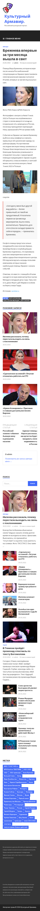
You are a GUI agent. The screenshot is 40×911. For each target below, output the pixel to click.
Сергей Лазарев (30, 808)
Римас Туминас (9, 808)
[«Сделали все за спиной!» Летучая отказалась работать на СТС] (20, 371)
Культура (20, 792)
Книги (31, 782)
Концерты (23, 789)
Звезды (5, 46)
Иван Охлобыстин (10, 779)
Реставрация (19, 805)
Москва (19, 795)
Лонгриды (29, 792)
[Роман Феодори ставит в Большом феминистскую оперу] (10, 706)
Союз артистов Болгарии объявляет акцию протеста (27, 688)
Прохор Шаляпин (29, 801)
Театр (5, 645)
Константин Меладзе (11, 300)
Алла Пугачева (28, 773)
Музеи (27, 795)
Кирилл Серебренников (18, 782)
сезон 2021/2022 (30, 821)
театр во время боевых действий (15, 827)
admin (16, 63)
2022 (5, 773)
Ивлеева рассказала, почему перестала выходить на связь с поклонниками (16, 339)
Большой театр (9, 776)
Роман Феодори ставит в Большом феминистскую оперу (26, 701)
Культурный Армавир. (17, 18)
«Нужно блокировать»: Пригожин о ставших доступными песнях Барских (18, 410)
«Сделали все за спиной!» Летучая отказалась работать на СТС (18, 374)
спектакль (7, 824)
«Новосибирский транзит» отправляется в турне (25, 716)
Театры (19, 811)
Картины (32, 779)
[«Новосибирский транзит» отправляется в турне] (10, 721)
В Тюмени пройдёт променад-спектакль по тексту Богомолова (16, 651)
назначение (8, 821)
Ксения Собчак (9, 792)
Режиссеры (8, 805)
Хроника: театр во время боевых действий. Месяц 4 (26, 730)
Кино (5, 782)
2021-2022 (27, 769)
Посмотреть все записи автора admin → (18, 460)
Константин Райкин (11, 789)
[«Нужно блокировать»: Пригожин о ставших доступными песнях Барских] (20, 406)
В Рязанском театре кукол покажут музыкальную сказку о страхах (27, 744)
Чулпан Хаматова (10, 817)
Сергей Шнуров (9, 811)
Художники (23, 814)
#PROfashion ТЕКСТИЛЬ (12, 769)
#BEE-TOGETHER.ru (11, 766)
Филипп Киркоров (10, 814)
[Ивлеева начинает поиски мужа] (10, 605)
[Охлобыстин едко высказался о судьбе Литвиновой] (10, 617)
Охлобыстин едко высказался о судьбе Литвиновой (27, 611)
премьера (17, 821)
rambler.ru (15, 291)
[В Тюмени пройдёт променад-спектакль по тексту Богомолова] (20, 643)
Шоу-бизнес (25, 300)
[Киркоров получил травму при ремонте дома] (10, 592)
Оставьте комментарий (28, 63)
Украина (27, 811)
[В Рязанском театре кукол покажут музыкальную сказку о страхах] (10, 749)
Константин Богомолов (12, 785)
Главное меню (13, 38)
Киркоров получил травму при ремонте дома (27, 586)
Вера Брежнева (15, 298)
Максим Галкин (9, 795)
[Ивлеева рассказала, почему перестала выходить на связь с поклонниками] (20, 334)
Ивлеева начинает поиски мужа (26, 598)
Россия (19, 808)
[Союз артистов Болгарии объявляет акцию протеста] (10, 693)
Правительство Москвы (12, 801)
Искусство (22, 779)
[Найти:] (20, 483)
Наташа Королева (10, 798)
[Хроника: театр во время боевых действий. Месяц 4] (10, 736)
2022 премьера (15, 773)
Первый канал (24, 798)
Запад (19, 776)
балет (32, 817)
